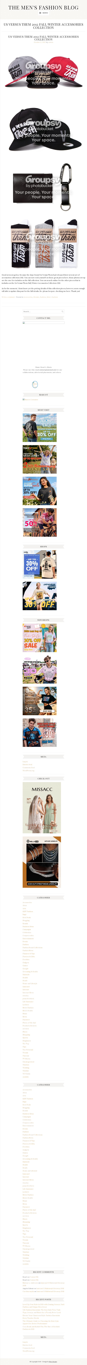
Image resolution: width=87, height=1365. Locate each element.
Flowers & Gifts (29, 957)
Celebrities (27, 932)
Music (25, 1014)
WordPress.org (28, 771)
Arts (24, 908)
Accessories (28, 297)
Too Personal (28, 1050)
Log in (25, 762)
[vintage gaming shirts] (40, 746)
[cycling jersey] (40, 536)
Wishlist (26, 1071)
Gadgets (26, 963)
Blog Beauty (53, 1361)
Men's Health (28, 1011)
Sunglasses (27, 1041)
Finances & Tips (29, 954)
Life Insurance (28, 1002)
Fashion (43, 297)
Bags (24, 914)
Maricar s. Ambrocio (30, 1283)
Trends (25, 1053)
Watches (26, 1065)
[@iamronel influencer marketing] (35, 387)
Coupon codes (28, 935)
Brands (36, 297)
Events (25, 941)
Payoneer (26, 1020)
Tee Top (26, 1044)
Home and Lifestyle (30, 984)
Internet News (28, 993)
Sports (25, 1038)
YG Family (26, 1074)
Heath (25, 981)
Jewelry (25, 996)
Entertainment (28, 939)
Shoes (25, 1032)
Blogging (26, 920)
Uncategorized (28, 1062)
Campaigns (27, 929)
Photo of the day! (29, 1023)
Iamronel (26, 987)
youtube (26, 1077)
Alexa (25, 905)
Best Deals (27, 917)
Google (25, 969)
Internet (26, 990)
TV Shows (26, 1059)
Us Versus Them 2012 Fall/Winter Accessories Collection (43, 38)
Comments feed (29, 768)
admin (50, 42)
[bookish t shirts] (40, 505)
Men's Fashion (52, 297)
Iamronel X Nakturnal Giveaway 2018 (50, 1288)
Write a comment (8, 297)
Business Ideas (28, 926)
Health (25, 978)
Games (25, 966)
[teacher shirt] (40, 651)
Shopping (26, 1035)
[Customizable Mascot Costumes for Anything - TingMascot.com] (30, 400)
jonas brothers (28, 999)
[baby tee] (40, 683)
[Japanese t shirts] (40, 473)
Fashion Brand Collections (32, 948)
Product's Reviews (29, 1026)
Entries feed (27, 764)
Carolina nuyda (28, 1291)
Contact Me (34, 1277)
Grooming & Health (30, 972)
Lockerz (26, 1005)
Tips (24, 1047)
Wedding (26, 1068)
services (26, 1029)
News (25, 1017)
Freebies (26, 959)
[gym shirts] (40, 715)
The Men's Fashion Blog (43, 7)
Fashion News (28, 950)
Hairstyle (26, 975)
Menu (45, 13)
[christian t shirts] (40, 441)
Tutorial (26, 1056)
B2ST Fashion (28, 911)
